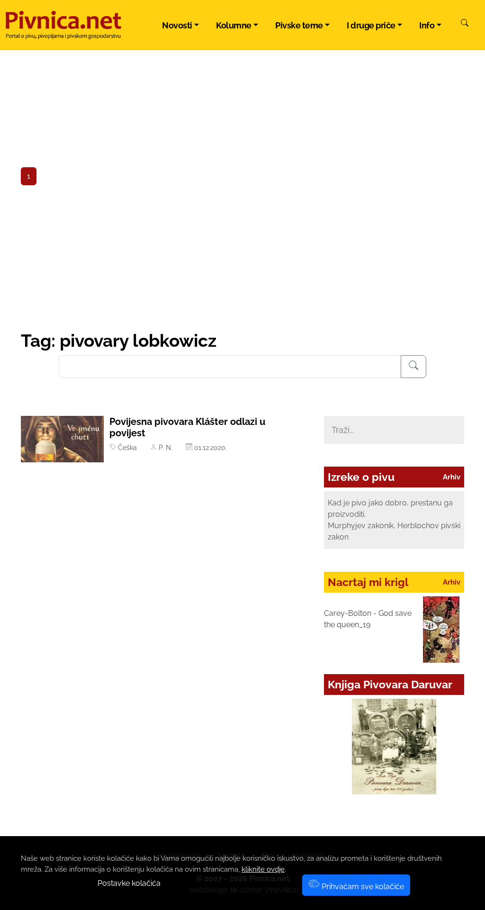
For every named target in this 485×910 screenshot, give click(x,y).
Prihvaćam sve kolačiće (362, 886)
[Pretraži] (465, 24)
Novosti (177, 25)
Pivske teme (299, 25)
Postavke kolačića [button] (129, 883)
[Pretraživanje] (413, 366)
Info (426, 25)
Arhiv (451, 477)
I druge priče (371, 25)
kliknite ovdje (263, 869)
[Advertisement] (242, 259)
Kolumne (233, 25)
